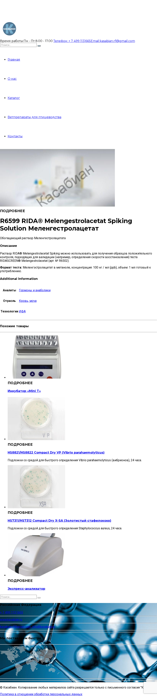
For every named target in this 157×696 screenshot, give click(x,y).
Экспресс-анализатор (26, 589)
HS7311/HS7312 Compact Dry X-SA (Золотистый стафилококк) (59, 520)
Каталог (14, 98)
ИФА (22, 311)
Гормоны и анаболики (35, 290)
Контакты (15, 136)
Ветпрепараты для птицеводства (34, 117)
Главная (14, 59)
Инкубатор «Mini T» (24, 391)
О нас (12, 79)
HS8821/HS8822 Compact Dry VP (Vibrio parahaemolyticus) (56, 452)
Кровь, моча (28, 301)
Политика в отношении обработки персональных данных (41, 694)
